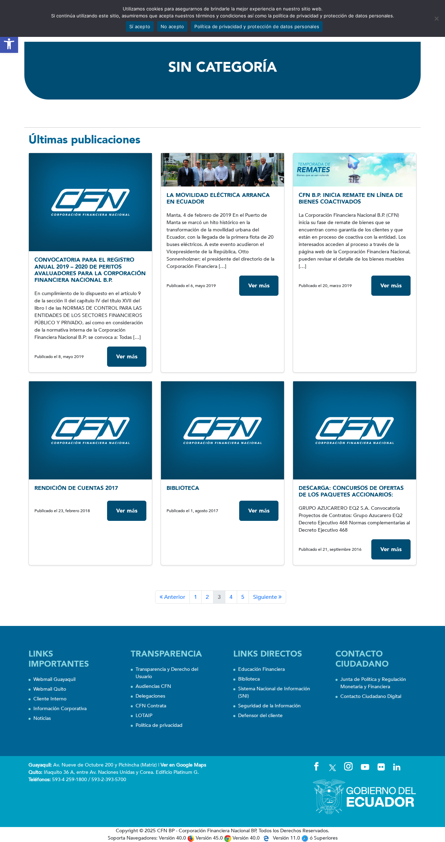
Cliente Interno (49, 699)
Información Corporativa (60, 708)
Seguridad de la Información (269, 705)
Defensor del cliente (260, 715)
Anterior (174, 597)
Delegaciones (150, 696)
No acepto (172, 26)
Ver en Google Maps (183, 765)
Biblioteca (249, 679)
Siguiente (265, 597)
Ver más (126, 356)
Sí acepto (139, 26)
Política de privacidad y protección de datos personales (256, 26)
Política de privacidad (159, 725)
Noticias (42, 718)
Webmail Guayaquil (54, 679)
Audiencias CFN (153, 686)
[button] (9, 44)
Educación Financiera (261, 669)
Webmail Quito (49, 689)
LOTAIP (144, 715)
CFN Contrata (151, 705)
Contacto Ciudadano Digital (370, 696)
